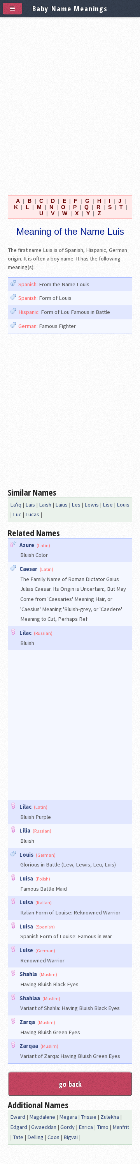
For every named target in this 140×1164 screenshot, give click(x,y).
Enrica (86, 1126)
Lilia (24, 830)
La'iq (15, 504)
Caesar (28, 568)
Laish (45, 504)
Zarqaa (28, 1045)
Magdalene (42, 1116)
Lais (30, 504)
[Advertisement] (70, 104)
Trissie (88, 1116)
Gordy (67, 1126)
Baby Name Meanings (70, 8)
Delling (35, 1137)
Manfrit (120, 1126)
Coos (53, 1137)
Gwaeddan (43, 1126)
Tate (18, 1137)
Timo (102, 1126)
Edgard (18, 1126)
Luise (26, 950)
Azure (26, 545)
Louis (123, 504)
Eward (17, 1116)
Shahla (28, 974)
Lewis (91, 504)
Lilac (25, 632)
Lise (108, 504)
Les (76, 504)
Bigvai (70, 1137)
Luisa (26, 878)
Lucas (32, 514)
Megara (68, 1116)
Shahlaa (29, 998)
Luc (17, 514)
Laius (61, 504)
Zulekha (109, 1116)
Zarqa (27, 1022)
